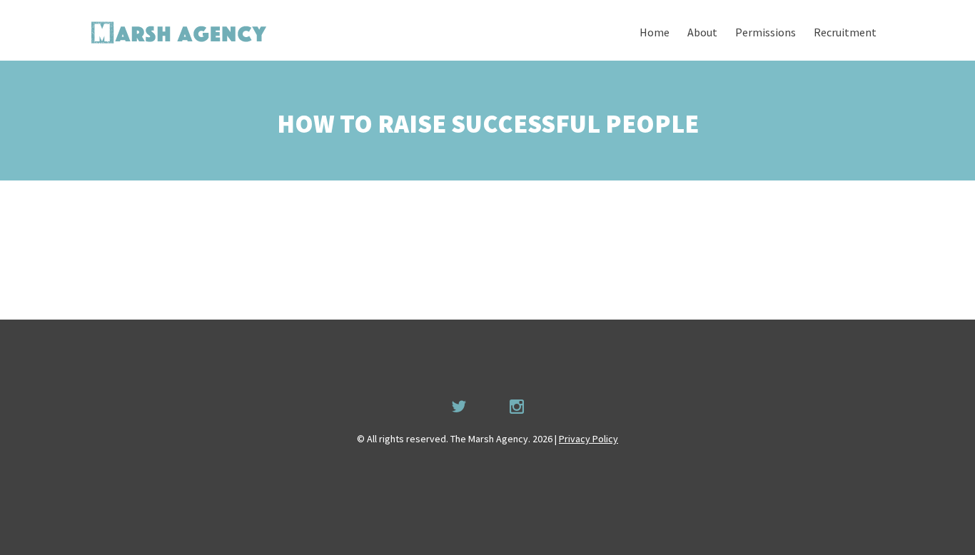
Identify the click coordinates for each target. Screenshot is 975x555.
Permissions (765, 32)
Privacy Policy (588, 438)
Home (655, 32)
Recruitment (845, 32)
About (702, 32)
